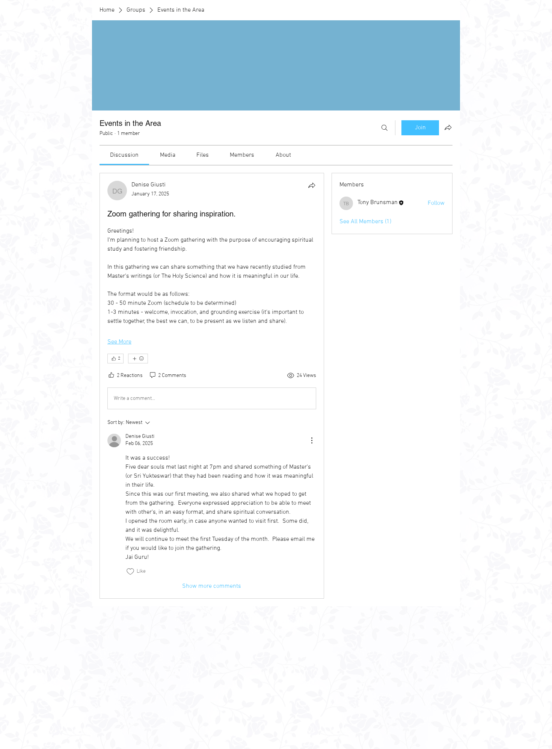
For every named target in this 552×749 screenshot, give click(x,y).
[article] (212, 386)
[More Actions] (311, 440)
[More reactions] (138, 358)
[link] (124, 155)
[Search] (384, 127)
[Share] (311, 185)
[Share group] (447, 127)
